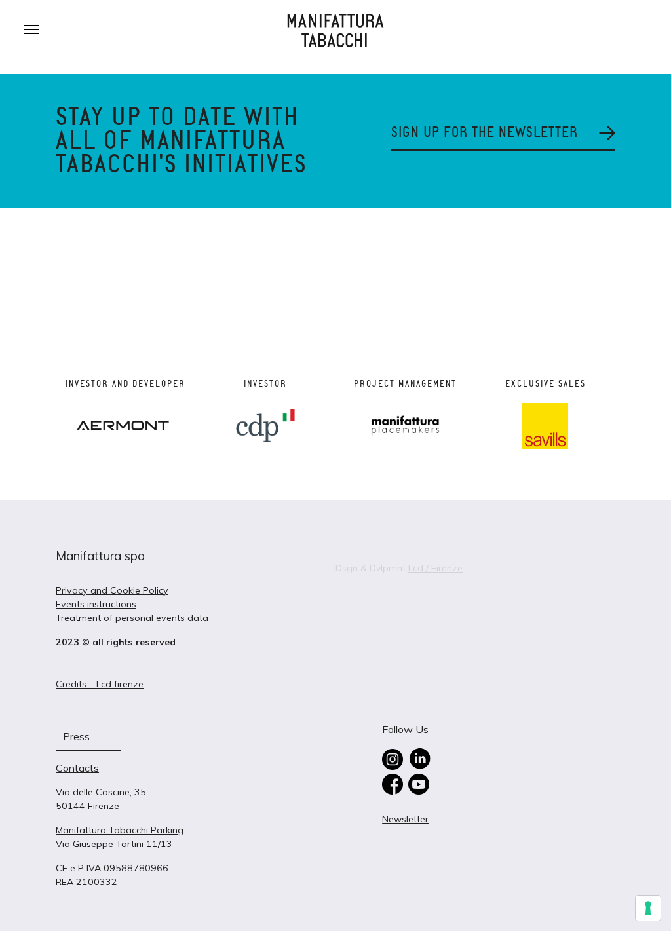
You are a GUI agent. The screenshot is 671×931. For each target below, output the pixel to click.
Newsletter (405, 819)
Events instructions (96, 604)
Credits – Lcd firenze (100, 684)
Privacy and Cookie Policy (112, 590)
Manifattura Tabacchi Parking (119, 830)
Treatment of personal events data (132, 618)
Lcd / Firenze (435, 568)
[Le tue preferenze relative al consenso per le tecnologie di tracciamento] (648, 908)
